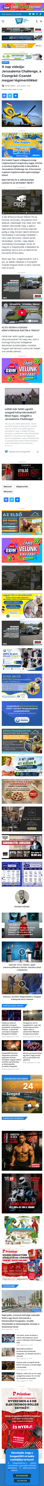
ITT (9, 1470)
